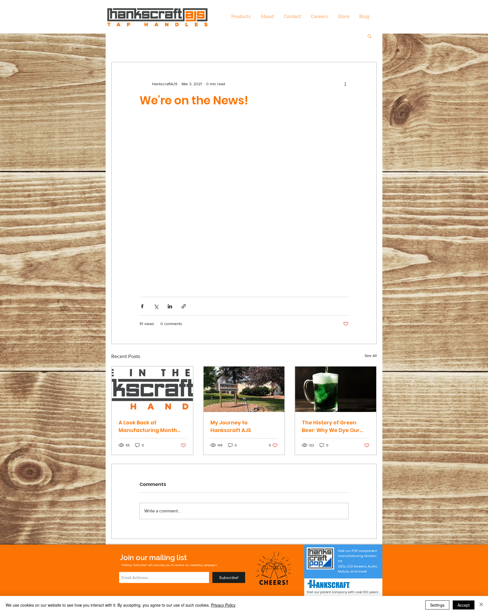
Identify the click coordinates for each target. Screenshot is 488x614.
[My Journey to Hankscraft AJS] (244, 389)
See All (371, 355)
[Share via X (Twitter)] (156, 306)
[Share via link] (183, 306)
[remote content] (244, 198)
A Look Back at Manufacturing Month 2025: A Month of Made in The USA (151, 426)
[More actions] (345, 83)
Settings (437, 605)
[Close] (481, 604)
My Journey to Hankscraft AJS (230, 426)
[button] (241, 16)
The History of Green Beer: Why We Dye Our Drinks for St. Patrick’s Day (331, 426)
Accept (463, 605)
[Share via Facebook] (142, 306)
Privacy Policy (223, 605)
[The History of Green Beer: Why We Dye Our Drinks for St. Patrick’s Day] (335, 389)
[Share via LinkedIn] (170, 306)
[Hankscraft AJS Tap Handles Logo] (152, 389)
